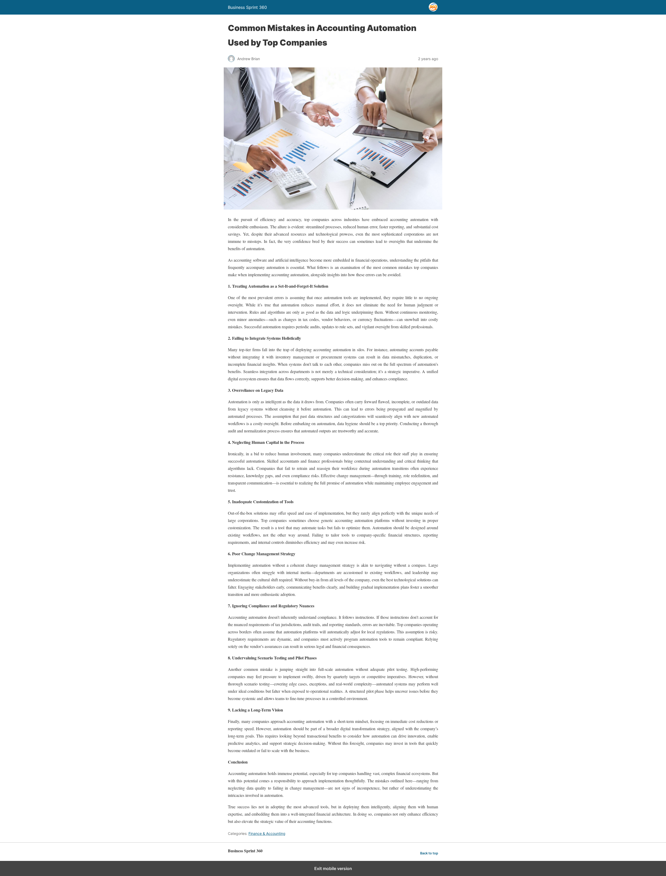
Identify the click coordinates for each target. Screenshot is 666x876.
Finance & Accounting (266, 833)
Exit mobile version (333, 868)
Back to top (429, 853)
